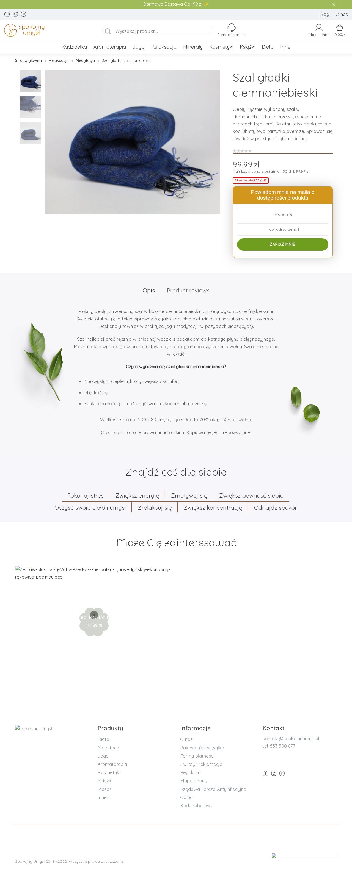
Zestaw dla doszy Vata (94, 599)
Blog (324, 14)
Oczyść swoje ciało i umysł (90, 507)
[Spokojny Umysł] (47, 31)
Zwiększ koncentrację (213, 507)
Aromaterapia (110, 47)
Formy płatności (197, 756)
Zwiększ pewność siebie (251, 495)
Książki (247, 47)
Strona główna (28, 60)
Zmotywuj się (189, 495)
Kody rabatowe (196, 805)
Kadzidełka (74, 47)
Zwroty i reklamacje (201, 764)
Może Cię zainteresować (176, 543)
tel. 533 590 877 (279, 746)
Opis (149, 290)
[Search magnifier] (108, 31)
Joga (139, 47)
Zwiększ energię (137, 495)
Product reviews (188, 290)
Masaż (105, 789)
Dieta (268, 47)
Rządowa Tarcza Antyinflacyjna (213, 789)
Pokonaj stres (85, 495)
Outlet (186, 797)
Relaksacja (164, 47)
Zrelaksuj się (155, 507)
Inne (285, 47)
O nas (342, 14)
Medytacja (85, 60)
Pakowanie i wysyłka (202, 747)
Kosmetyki (221, 47)
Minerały (193, 47)
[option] (132, 141)
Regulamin (191, 772)
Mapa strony (193, 780)
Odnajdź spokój (275, 507)
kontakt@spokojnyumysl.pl (291, 738)
